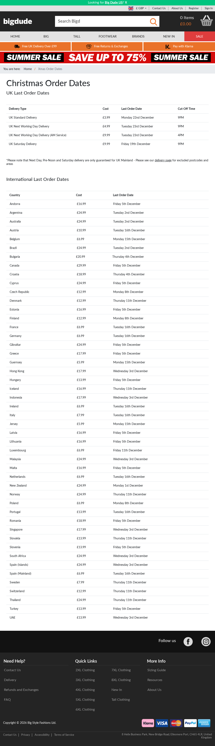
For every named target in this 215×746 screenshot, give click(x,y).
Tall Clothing (120, 699)
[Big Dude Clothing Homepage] (17, 20)
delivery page (163, 160)
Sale (199, 36)
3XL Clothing (85, 680)
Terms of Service (64, 735)
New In (116, 690)
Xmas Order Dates (50, 69)
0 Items (187, 18)
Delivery (10, 680)
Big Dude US (114, 2)
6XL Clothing (85, 709)
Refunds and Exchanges (21, 690)
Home (28, 69)
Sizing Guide (156, 670)
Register (194, 8)
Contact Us (159, 8)
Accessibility (42, 735)
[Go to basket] (206, 20)
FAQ (7, 699)
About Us (177, 8)
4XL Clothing (85, 690)
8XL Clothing (121, 680)
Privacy (25, 735)
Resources (154, 680)
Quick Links (86, 661)
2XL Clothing (85, 670)
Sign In (209, 8)
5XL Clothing (85, 699)
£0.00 (185, 24)
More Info (156, 661)
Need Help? (14, 661)
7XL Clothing (121, 670)
